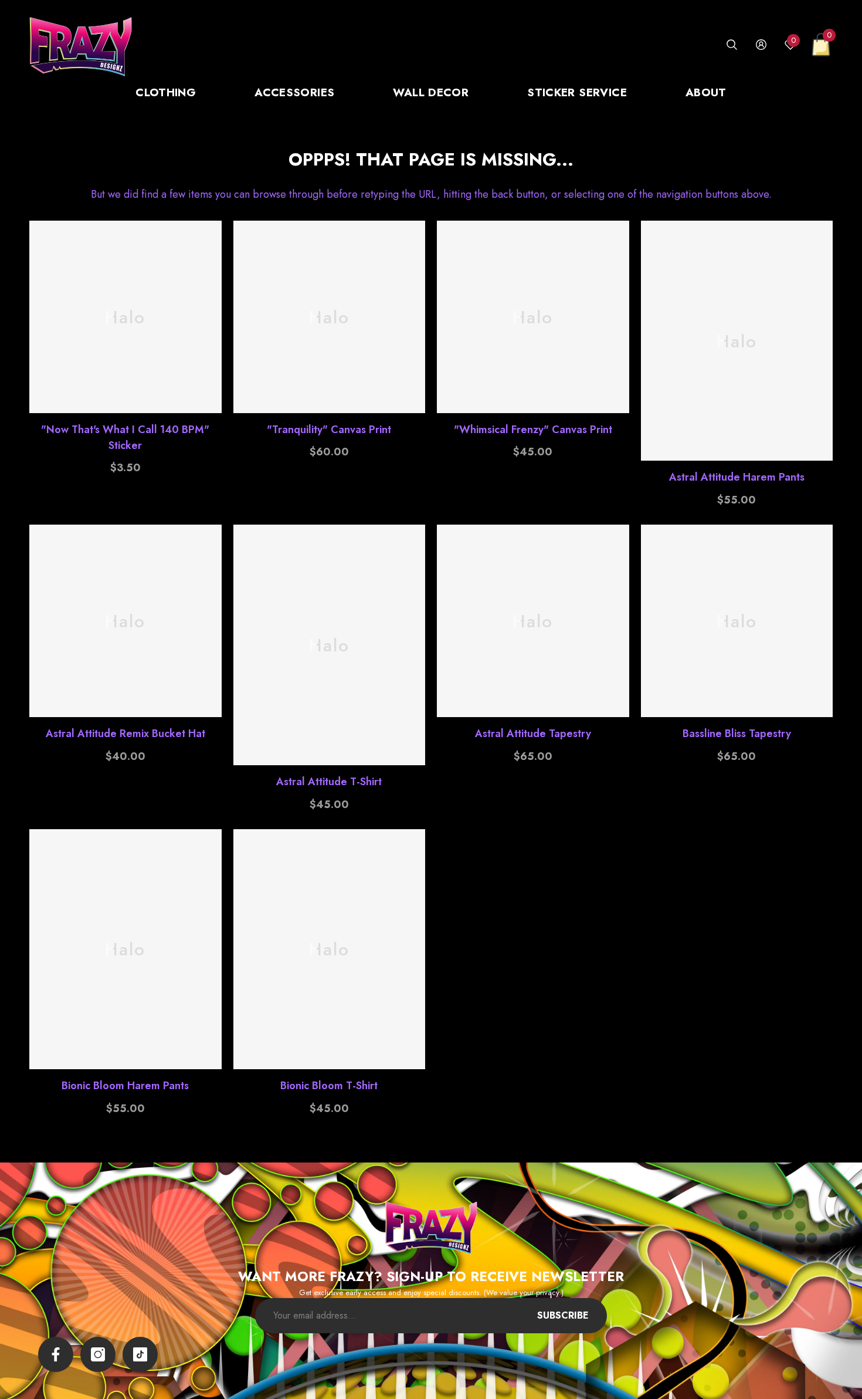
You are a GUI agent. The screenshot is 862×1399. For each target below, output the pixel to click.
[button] (731, 44)
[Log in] (761, 44)
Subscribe (563, 1315)
